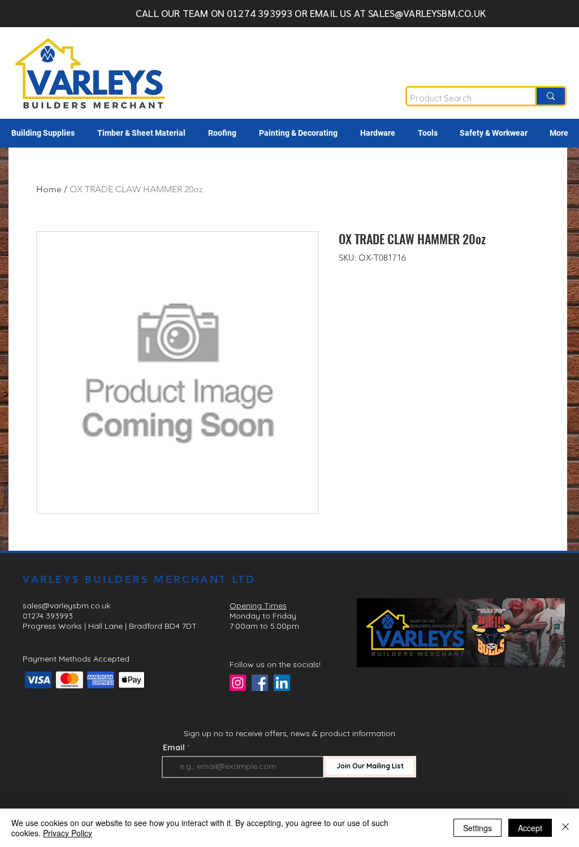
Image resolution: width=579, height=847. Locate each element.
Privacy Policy (67, 833)
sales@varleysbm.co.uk (66, 605)
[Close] (565, 828)
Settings (477, 827)
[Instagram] (238, 683)
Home (49, 189)
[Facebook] (260, 683)
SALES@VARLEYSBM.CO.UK (427, 12)
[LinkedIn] (282, 683)
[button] (43, 133)
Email (174, 747)
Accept (530, 827)
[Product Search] (550, 96)
